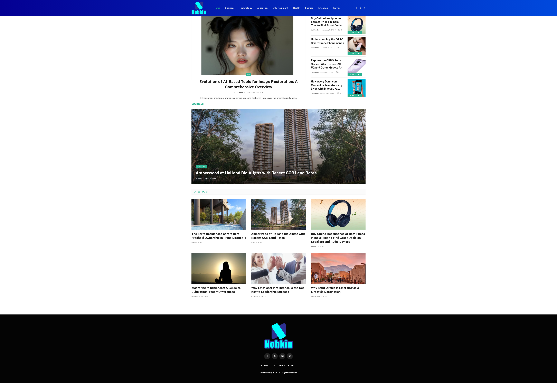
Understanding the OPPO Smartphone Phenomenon (327, 41)
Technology (245, 8)
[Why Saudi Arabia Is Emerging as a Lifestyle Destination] (338, 268)
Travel (336, 8)
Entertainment (280, 8)
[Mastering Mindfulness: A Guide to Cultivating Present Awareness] (218, 268)
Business (230, 8)
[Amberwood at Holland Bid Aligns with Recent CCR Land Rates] (278, 146)
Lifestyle (323, 8)
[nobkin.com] (198, 8)
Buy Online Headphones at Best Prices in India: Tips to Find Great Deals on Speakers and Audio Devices (326, 22)
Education (262, 8)
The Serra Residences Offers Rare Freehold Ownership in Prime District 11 (218, 236)
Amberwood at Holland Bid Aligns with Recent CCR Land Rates (256, 172)
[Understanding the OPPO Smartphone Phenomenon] (357, 46)
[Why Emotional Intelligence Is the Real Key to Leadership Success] (278, 268)
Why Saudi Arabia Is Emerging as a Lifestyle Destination (335, 290)
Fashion (309, 8)
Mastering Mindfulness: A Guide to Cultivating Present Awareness (216, 290)
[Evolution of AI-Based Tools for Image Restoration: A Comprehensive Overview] (248, 48)
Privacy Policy (287, 365)
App (248, 74)
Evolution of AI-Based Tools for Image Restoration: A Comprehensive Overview (248, 84)
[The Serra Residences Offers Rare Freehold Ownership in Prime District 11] (218, 214)
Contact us (268, 365)
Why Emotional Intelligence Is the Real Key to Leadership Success (278, 290)
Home (217, 8)
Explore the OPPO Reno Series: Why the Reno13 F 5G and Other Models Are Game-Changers (327, 64)
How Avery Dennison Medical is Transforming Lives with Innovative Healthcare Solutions (326, 85)
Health (296, 8)
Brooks (240, 92)
